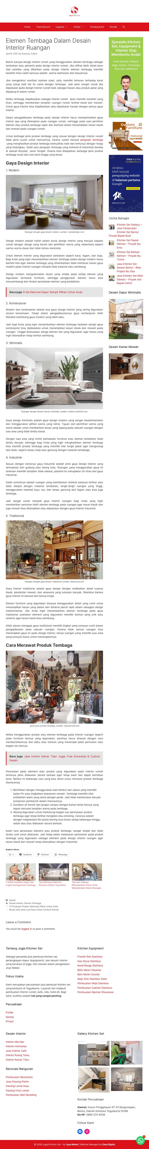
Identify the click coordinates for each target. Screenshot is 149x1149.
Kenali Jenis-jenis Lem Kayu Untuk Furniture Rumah (34, 909)
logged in (26, 928)
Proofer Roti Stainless (90, 956)
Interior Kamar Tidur (17, 1059)
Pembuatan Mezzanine (19, 1077)
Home (27, 26)
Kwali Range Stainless (90, 965)
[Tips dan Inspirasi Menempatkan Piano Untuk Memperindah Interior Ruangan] (87, 872)
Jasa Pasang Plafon (17, 1081)
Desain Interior (16, 903)
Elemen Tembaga (32, 903)
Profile (9, 1012)
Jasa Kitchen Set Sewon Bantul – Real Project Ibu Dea (129, 267)
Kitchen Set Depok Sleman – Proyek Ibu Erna (129, 244)
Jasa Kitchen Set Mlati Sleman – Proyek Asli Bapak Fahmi (130, 279)
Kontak (113, 26)
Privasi (10, 1021)
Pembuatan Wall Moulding (21, 1094)
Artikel (77, 26)
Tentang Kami (97, 26)
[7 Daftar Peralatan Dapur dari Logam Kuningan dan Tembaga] (21, 872)
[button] (140, 1140)
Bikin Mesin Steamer (89, 970)
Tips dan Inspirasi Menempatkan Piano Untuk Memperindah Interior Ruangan (86, 885)
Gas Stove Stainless (89, 961)
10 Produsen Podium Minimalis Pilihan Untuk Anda (33, 906)
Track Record (43, 26)
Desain (12, 900)
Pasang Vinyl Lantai (17, 1090)
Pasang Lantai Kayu (17, 1086)
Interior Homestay (16, 1046)
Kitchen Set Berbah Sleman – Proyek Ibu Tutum (129, 256)
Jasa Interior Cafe (16, 1050)
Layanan (60, 26)
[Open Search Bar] (124, 27)
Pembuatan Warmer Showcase (95, 992)
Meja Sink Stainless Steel (92, 978)
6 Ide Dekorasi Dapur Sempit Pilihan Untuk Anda (52, 292)
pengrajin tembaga (91, 139)
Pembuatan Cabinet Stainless (94, 987)
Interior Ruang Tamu (17, 1055)
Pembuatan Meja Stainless (93, 983)
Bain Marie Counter (88, 974)
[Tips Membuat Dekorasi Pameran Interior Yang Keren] (54, 872)
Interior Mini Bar (15, 1041)
